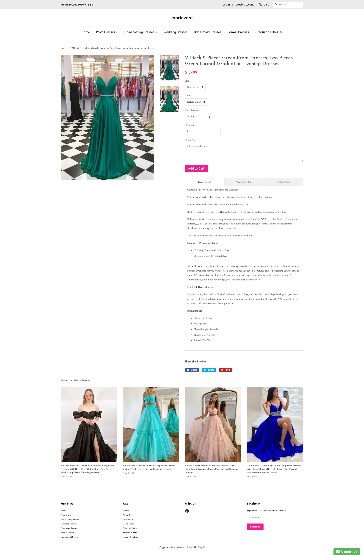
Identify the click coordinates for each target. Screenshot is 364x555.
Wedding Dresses (175, 32)
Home (86, 32)
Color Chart (128, 523)
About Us (127, 515)
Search (126, 510)
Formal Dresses (238, 32)
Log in (226, 4)
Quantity (189, 125)
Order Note (191, 140)
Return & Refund (130, 537)
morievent (182, 18)
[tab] (204, 182)
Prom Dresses (106, 32)
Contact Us (128, 519)
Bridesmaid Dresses (207, 32)
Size (187, 81)
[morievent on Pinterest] (187, 512)
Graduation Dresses (269, 32)
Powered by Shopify (196, 547)
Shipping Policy (130, 528)
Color (188, 95)
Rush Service (191, 110)
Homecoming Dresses (139, 32)
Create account (245, 4)
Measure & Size (130, 532)
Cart (266, 4)
